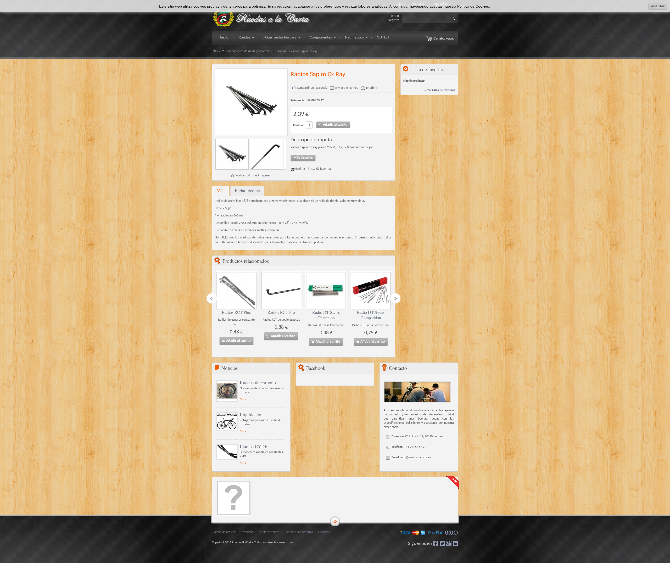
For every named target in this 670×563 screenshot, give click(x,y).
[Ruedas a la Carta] (261, 18)
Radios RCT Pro (281, 312)
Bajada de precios (224, 532)
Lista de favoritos (428, 69)
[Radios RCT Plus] (236, 291)
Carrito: (443, 39)
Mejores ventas (270, 532)
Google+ (448, 543)
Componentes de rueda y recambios (249, 51)
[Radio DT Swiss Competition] (370, 291)
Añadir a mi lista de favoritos (312, 168)
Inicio (216, 50)
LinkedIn (455, 543)
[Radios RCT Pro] (281, 291)
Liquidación (251, 414)
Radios (281, 51)
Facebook (435, 543)
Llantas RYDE (253, 446)
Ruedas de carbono (258, 382)
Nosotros (324, 532)
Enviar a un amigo (346, 88)
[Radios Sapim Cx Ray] (232, 154)
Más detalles (303, 158)
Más (220, 190)
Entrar (395, 16)
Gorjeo (442, 543)
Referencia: (298, 100)
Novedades (248, 532)
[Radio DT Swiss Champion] (326, 291)
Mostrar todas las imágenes (253, 175)
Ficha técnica (247, 190)
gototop (335, 521)
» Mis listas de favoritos (439, 90)
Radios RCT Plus (236, 312)
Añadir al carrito (238, 341)
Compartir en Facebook (312, 88)
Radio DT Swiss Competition (370, 314)
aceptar (658, 6)
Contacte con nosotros (299, 532)
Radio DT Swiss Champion (326, 314)
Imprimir (371, 88)
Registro (393, 20)
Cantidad (298, 125)
